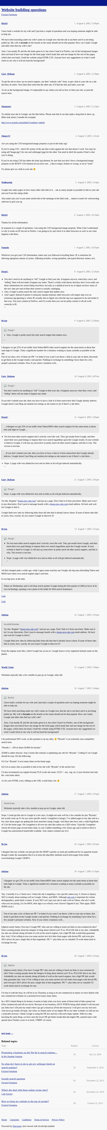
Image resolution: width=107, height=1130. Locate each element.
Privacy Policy (58, 1120)
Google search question (13, 1078)
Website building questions (23, 10)
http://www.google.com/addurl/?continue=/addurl (23, 122)
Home (4, 1120)
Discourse (17, 1126)
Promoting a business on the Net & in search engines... (29, 1052)
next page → (7, 1033)
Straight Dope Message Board (14, 3)
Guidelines (26, 1120)
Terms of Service (41, 1120)
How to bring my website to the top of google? (25, 1101)
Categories (14, 1120)
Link (3, 596)
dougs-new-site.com (27, 501)
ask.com (71, 897)
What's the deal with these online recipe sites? (24, 1090)
